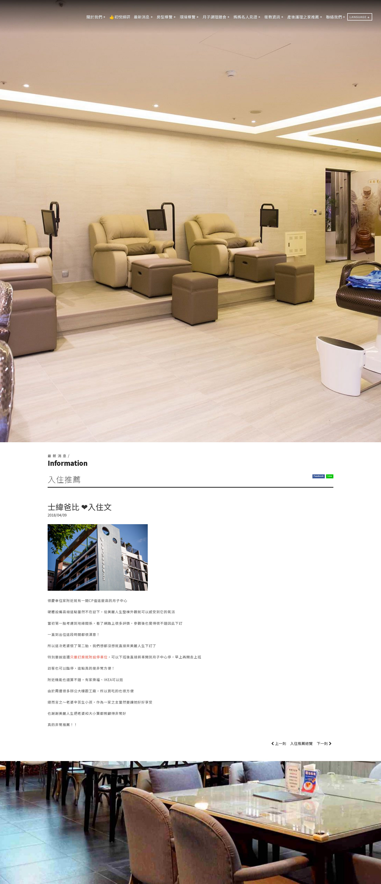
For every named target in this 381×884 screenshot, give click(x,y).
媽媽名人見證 (245, 17)
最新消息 (142, 17)
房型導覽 (165, 17)
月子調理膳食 (214, 17)
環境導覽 (188, 17)
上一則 (280, 743)
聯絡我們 (334, 17)
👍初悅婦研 (119, 17)
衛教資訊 (272, 17)
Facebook (318, 476)
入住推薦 (301, 743)
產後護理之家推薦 (303, 17)
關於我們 (94, 17)
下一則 (322, 743)
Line (330, 476)
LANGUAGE (357, 17)
